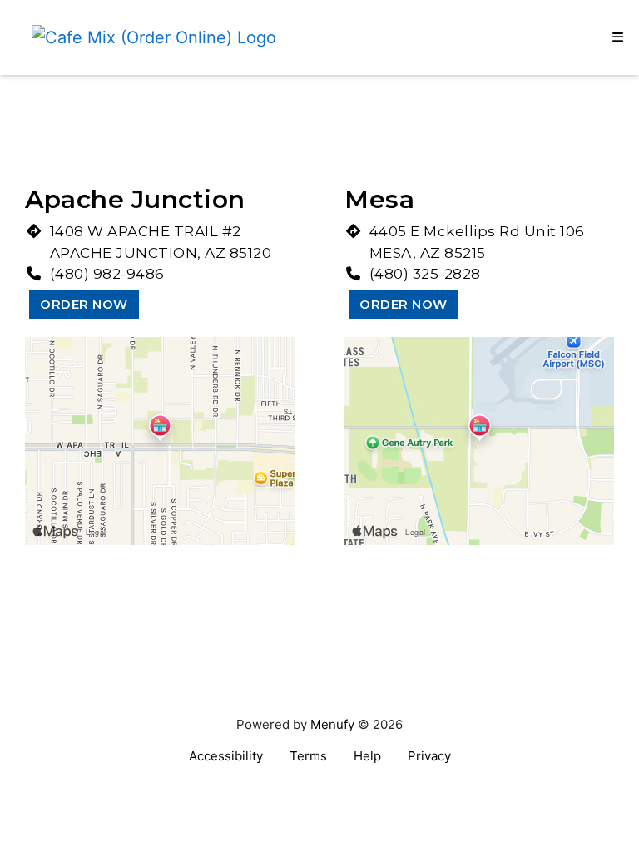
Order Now (84, 304)
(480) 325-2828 (425, 273)
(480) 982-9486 (107, 273)
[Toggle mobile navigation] (617, 37)
